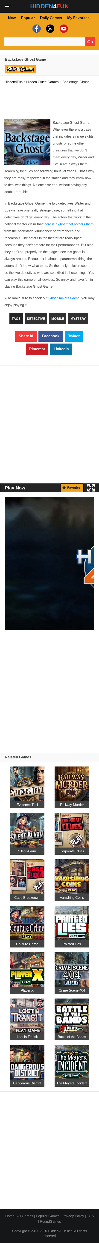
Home (10, 1216)
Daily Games (51, 18)
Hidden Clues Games (42, 82)
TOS (90, 1216)
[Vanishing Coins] (72, 874)
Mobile (57, 318)
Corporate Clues (72, 851)
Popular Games (48, 1216)
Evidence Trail (27, 805)
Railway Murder (72, 805)
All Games (25, 1216)
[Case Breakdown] (27, 874)
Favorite (73, 487)
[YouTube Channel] (63, 28)
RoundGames (50, 1221)
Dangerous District (27, 1083)
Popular (28, 18)
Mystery (78, 318)
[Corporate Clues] (72, 828)
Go (90, 41)
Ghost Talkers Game (64, 298)
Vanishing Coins (72, 897)
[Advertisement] (49, 100)
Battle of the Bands (72, 1037)
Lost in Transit (27, 1037)
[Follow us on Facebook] (36, 28)
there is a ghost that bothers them (69, 224)
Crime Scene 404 (72, 990)
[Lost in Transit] (27, 1013)
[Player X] (27, 967)
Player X (27, 990)
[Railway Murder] (72, 781)
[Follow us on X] (49, 28)
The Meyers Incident (71, 1083)
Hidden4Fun (13, 82)
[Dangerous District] (27, 1060)
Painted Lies (72, 944)
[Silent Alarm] (27, 828)
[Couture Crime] (27, 920)
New (12, 18)
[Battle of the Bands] (72, 1013)
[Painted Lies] (72, 920)
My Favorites (78, 18)
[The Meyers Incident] (72, 1060)
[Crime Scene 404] (72, 967)
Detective (36, 318)
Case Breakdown (27, 897)
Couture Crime (27, 944)
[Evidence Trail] (27, 781)
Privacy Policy (73, 1216)
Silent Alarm (27, 851)
